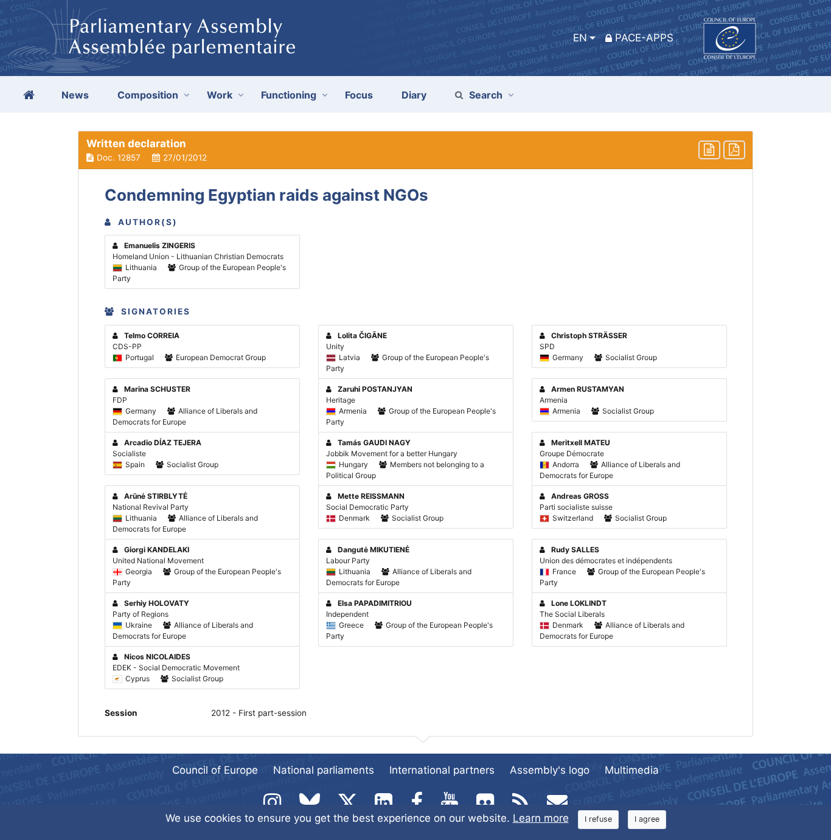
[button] (415, 150)
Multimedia (632, 770)
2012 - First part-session (259, 713)
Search (485, 95)
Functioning (288, 95)
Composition (147, 95)
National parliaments (323, 770)
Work (219, 95)
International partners (442, 770)
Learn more (541, 818)
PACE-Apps (644, 38)
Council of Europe (215, 770)
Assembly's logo (549, 770)
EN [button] (580, 38)
